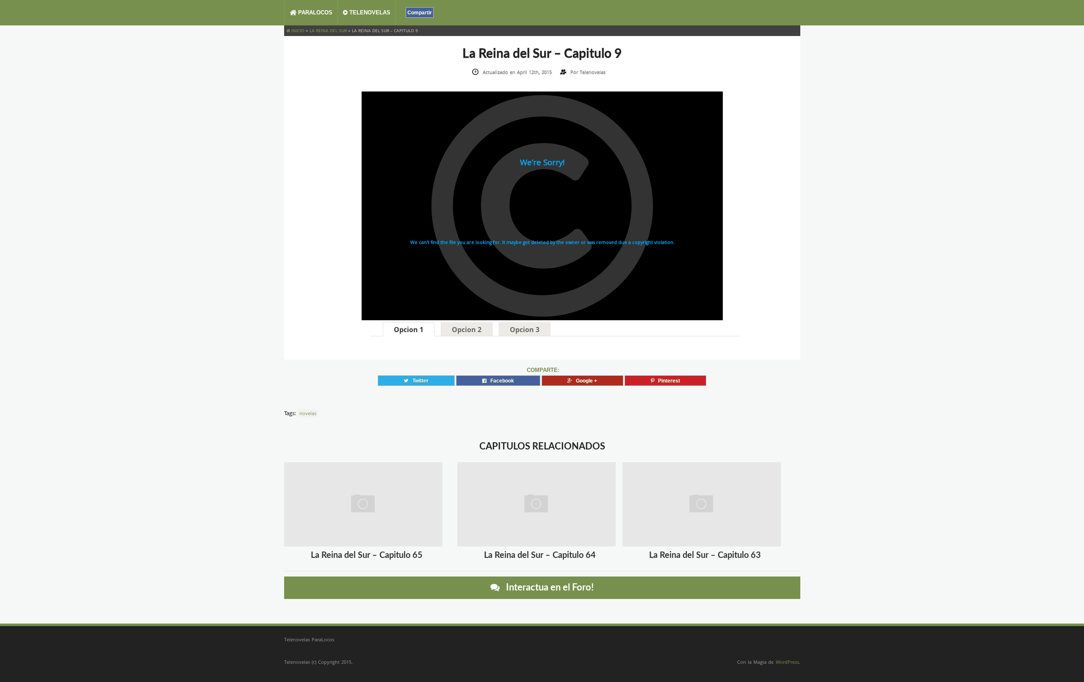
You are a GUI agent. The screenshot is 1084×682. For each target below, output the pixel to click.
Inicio (297, 30)
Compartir (419, 12)
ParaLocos (314, 12)
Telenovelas (369, 12)
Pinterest (667, 380)
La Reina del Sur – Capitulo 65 (367, 555)
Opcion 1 (408, 329)
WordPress (787, 662)
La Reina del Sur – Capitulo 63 (705, 555)
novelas (307, 413)
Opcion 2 (466, 329)
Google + (584, 380)
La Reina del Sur (328, 30)
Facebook (500, 380)
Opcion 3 (524, 329)
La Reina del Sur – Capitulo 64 (540, 555)
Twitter (419, 380)
